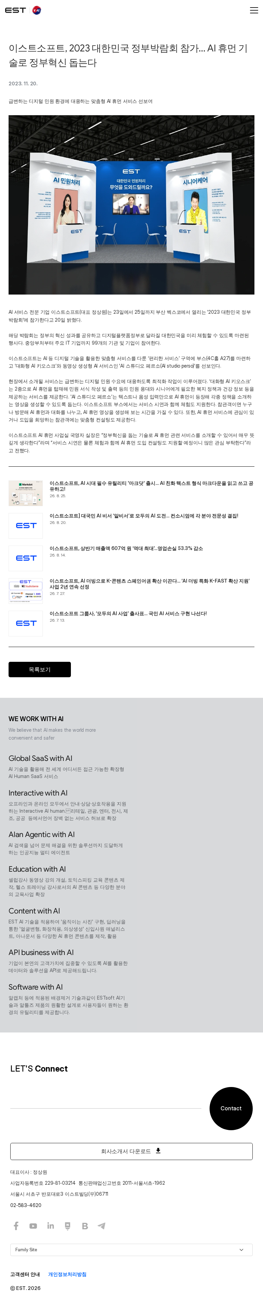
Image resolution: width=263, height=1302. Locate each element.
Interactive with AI (38, 793)
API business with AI (41, 952)
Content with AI (34, 911)
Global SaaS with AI (40, 758)
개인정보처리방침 (67, 1274)
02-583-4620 (25, 1205)
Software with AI (35, 987)
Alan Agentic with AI (42, 834)
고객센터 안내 (25, 1274)
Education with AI (37, 869)
